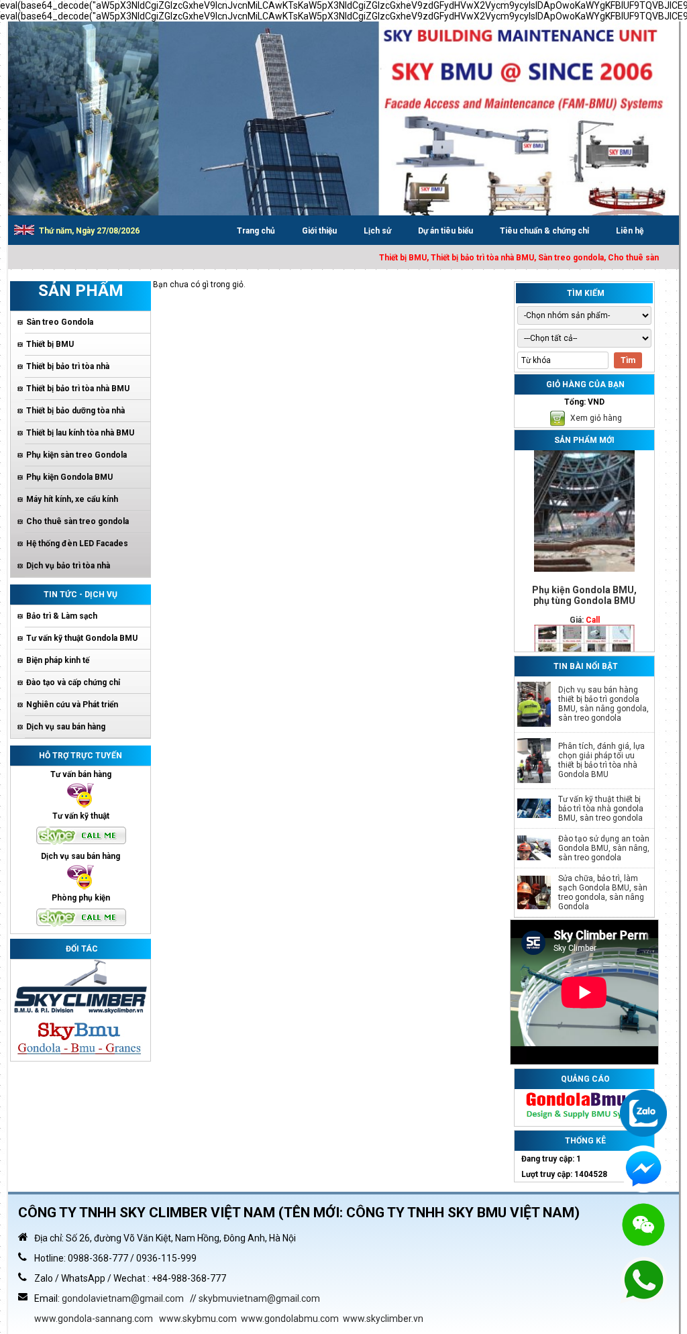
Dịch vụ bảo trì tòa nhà (68, 565)
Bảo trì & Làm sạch (61, 616)
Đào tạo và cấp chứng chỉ (73, 682)
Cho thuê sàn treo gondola (77, 521)
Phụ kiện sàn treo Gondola (76, 455)
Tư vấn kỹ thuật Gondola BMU (82, 638)
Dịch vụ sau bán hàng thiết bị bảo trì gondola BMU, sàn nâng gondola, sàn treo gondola (603, 704)
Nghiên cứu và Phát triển (72, 704)
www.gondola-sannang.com (93, 1318)
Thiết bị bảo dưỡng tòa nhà (75, 410)
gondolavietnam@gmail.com (123, 1298)
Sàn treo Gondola (59, 322)
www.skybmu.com (198, 1318)
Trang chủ (256, 231)
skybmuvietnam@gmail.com (259, 1298)
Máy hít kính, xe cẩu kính (72, 499)
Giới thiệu (319, 231)
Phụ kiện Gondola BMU (69, 477)
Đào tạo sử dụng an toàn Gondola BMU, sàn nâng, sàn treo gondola (603, 848)
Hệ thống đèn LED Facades (77, 543)
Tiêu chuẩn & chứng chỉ (544, 231)
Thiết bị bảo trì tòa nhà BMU (77, 388)
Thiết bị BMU (50, 344)
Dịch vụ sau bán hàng (65, 726)
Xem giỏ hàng (595, 418)
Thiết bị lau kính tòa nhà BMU (80, 433)
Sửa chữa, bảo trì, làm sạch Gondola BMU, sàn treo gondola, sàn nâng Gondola (602, 892)
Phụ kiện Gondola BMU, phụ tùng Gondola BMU (584, 575)
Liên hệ (629, 231)
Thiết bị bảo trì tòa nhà (67, 366)
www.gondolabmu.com (290, 1318)
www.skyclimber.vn (383, 1318)
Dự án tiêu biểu (445, 231)
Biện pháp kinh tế (57, 660)
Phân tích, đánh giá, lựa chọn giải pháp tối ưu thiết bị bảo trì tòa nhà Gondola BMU (601, 760)
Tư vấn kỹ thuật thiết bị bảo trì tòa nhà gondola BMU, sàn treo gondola (600, 808)
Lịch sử (377, 231)
